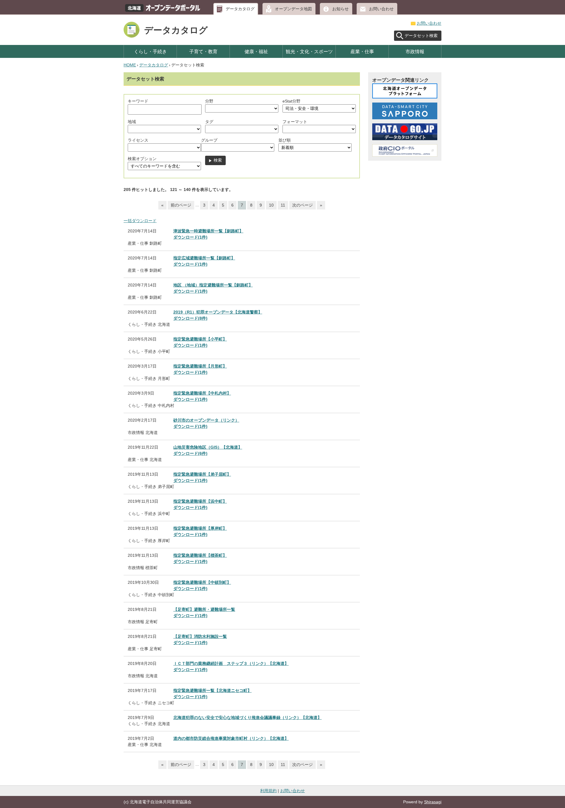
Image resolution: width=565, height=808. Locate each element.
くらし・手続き (150, 51)
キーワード (138, 101)
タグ (209, 121)
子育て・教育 (203, 51)
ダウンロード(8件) (190, 318)
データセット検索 (421, 35)
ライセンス (138, 140)
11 (283, 205)
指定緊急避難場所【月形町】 (200, 366)
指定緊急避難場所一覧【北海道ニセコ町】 (212, 690)
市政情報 (415, 51)
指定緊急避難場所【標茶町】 (200, 555)
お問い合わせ (381, 8)
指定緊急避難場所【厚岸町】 (200, 528)
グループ (209, 140)
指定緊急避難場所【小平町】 (200, 339)
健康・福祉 (256, 51)
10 (271, 205)
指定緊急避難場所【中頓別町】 (202, 582)
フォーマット (294, 121)
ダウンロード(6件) (190, 453)
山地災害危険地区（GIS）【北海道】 (207, 447)
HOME (130, 65)
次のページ (302, 205)
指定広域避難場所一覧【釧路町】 (204, 258)
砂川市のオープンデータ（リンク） (206, 420)
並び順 (284, 140)
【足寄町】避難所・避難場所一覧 (204, 609)
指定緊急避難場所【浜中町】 (200, 501)
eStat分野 (291, 101)
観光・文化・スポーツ (309, 51)
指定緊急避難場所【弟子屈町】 (202, 474)
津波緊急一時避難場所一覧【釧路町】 (208, 231)
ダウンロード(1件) (190, 237)
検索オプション (142, 158)
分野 (209, 101)
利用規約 (268, 790)
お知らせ (340, 8)
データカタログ (240, 8)
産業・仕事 (362, 51)
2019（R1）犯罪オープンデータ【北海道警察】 (217, 312)
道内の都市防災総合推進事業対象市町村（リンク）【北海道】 (231, 738)
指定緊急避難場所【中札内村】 (202, 393)
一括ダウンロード (140, 220)
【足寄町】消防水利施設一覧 (200, 636)
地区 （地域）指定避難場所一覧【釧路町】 (213, 285)
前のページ (181, 205)
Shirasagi (432, 801)
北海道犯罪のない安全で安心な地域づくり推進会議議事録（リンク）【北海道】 (247, 717)
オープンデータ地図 (293, 8)
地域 (132, 121)
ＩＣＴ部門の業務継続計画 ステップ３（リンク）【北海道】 (231, 663)
